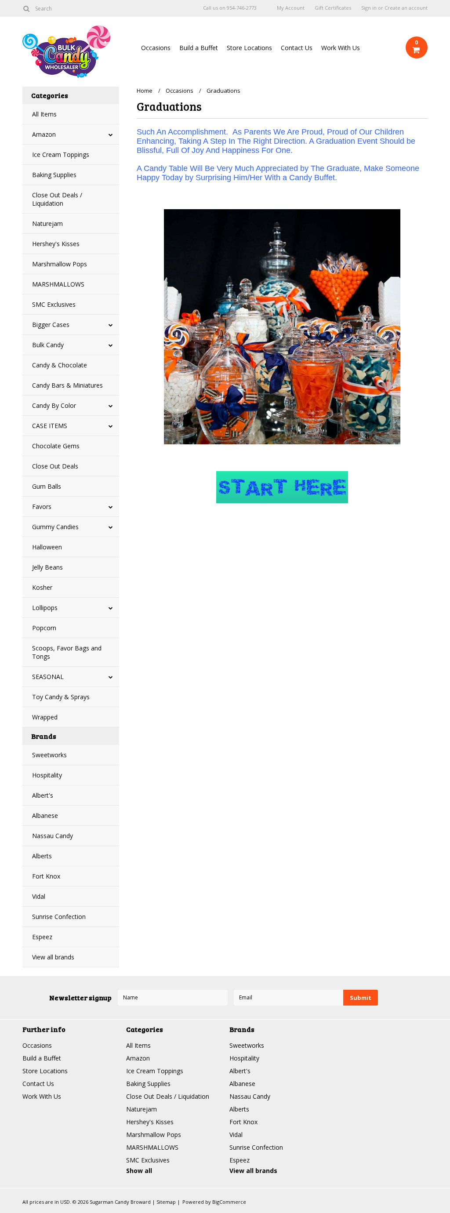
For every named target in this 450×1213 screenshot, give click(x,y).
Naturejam (47, 223)
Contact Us (296, 48)
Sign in (369, 8)
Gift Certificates (333, 8)
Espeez (42, 937)
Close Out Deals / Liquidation (57, 199)
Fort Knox (46, 876)
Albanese (45, 815)
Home (144, 90)
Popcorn (44, 628)
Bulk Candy (48, 345)
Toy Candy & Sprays (61, 697)
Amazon (44, 134)
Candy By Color (54, 405)
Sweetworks (49, 755)
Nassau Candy (52, 836)
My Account (291, 8)
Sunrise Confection (59, 916)
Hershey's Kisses (56, 244)
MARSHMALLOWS (58, 284)
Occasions (156, 48)
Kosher (42, 587)
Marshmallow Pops (59, 264)
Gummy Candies (55, 527)
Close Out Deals (55, 466)
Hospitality (47, 775)
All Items (44, 114)
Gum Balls (46, 486)
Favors (41, 506)
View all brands (53, 957)
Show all (139, 1170)
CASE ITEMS (49, 425)
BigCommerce (229, 1201)
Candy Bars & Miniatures (67, 385)
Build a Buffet (198, 48)
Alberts (42, 856)
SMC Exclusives (54, 304)
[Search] (26, 8)
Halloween (47, 547)
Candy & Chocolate (59, 365)
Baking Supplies (54, 175)
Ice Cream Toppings (60, 154)
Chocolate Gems (56, 446)
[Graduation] (282, 487)
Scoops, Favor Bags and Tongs (67, 652)
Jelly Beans (47, 567)
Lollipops (45, 607)
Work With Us (340, 48)
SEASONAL (48, 676)
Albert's (42, 795)
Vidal (38, 896)
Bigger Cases (50, 324)
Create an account (406, 8)
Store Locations (249, 48)
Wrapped (45, 717)
